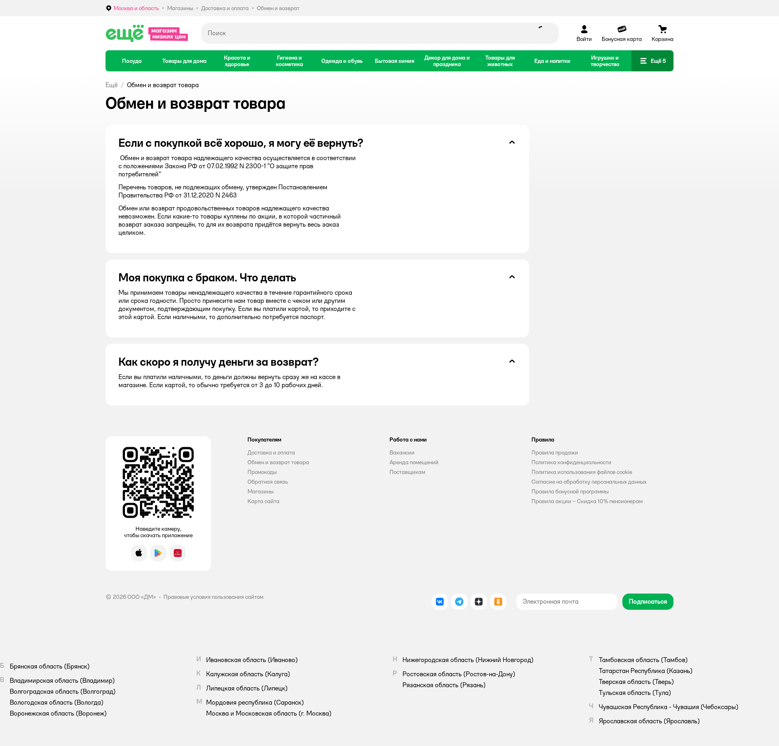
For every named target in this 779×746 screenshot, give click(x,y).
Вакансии (402, 452)
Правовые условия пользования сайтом (213, 597)
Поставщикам (407, 472)
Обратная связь (267, 481)
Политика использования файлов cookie (582, 472)
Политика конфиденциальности (571, 462)
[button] (278, 8)
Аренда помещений (414, 462)
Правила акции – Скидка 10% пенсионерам (587, 501)
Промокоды (262, 472)
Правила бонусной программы (570, 491)
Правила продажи (555, 452)
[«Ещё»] (146, 33)
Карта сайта (263, 501)
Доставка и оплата (271, 452)
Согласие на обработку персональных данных (589, 481)
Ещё (111, 85)
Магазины (260, 491)
